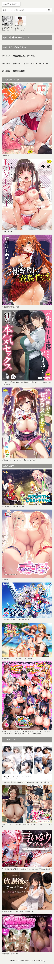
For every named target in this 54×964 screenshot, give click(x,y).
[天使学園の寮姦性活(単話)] (27, 270)
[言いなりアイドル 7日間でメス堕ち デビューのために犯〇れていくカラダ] (27, 848)
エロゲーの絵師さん (11, 4)
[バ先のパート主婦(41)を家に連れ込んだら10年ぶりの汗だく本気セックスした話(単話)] (27, 345)
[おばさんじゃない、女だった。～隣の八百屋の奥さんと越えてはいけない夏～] (27, 804)
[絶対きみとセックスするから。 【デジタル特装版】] (27, 423)
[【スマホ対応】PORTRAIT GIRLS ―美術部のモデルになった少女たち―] (27, 762)
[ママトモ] (27, 544)
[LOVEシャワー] (27, 194)
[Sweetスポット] (27, 118)
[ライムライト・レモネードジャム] (27, 487)
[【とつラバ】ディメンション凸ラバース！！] (27, 600)
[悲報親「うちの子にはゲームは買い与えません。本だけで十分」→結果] (20, 20)
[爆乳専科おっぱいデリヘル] (27, 933)
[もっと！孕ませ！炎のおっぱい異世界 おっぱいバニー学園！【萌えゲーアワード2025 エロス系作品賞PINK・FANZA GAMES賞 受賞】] (27, 695)
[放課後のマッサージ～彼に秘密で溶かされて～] (27, 891)
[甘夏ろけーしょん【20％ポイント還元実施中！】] (27, 640)
